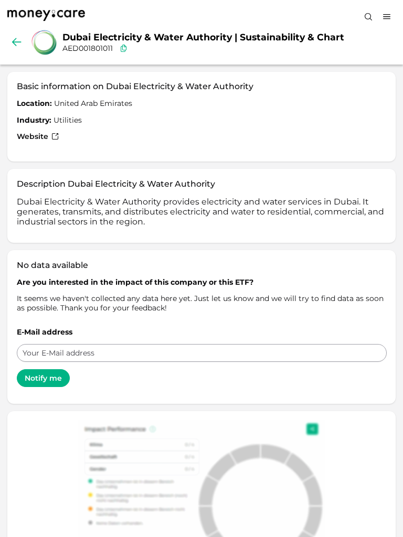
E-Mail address (44, 332)
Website (33, 136)
